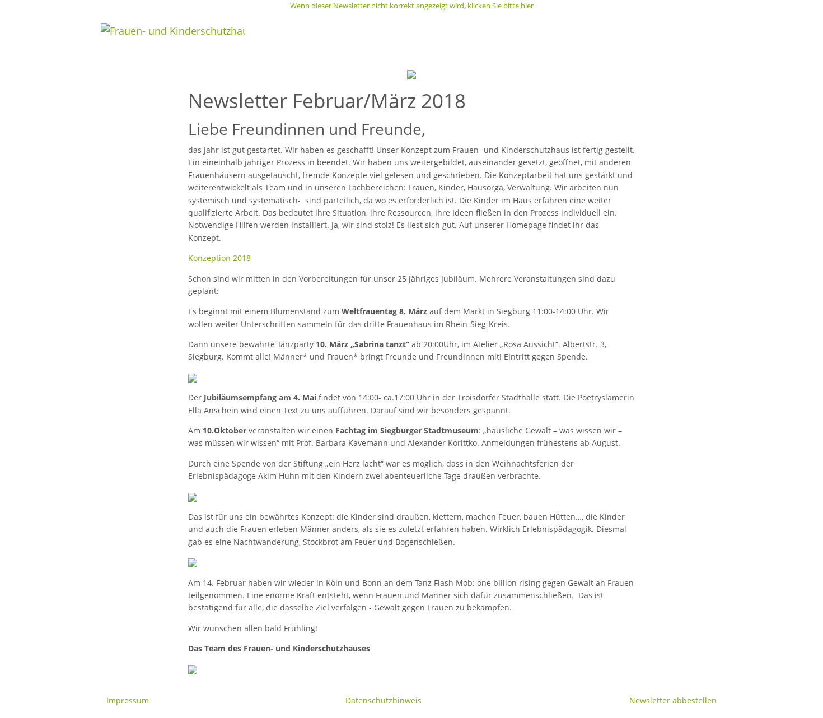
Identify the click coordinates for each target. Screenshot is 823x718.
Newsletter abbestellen (673, 700)
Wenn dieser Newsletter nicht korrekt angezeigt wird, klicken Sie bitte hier (412, 6)
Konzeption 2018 (219, 258)
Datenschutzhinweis (383, 700)
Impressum (127, 700)
